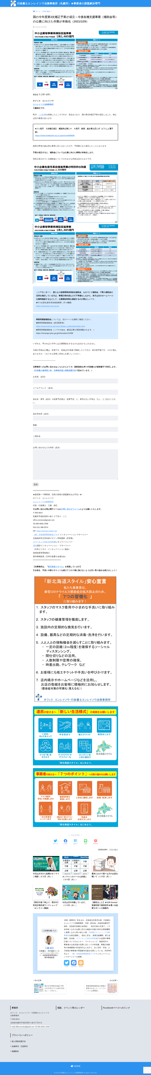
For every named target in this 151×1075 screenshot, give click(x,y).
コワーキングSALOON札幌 (44, 542)
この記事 (42, 115)
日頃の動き (113, 850)
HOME (76, 1066)
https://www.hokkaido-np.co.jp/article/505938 (54, 136)
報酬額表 (15, 1051)
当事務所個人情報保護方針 (65, 370)
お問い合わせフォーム (70, 509)
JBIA (35, 546)
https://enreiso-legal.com (47, 531)
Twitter (67, 966)
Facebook (73, 966)
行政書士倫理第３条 (43, 370)
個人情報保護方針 (19, 1041)
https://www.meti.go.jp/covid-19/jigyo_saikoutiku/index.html (60, 326)
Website (80, 966)
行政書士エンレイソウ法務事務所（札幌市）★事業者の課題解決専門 (58, 3)
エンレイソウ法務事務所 (43, 104)
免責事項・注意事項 (20, 1046)
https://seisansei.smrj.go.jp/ (47, 306)
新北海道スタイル (55, 567)
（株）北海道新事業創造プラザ (46, 535)
